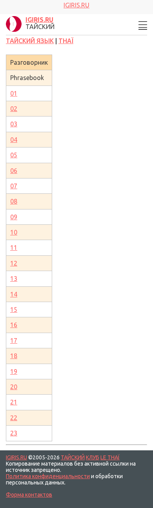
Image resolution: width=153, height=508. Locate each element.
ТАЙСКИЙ (73, 457)
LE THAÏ (110, 457)
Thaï (65, 40)
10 (13, 232)
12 (13, 263)
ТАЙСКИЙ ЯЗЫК (30, 40)
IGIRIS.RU (16, 457)
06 (13, 170)
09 (13, 216)
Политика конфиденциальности (48, 476)
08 (13, 201)
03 (13, 123)
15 (13, 309)
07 (13, 185)
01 (13, 93)
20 (13, 386)
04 (13, 139)
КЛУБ (92, 457)
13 (13, 278)
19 (13, 371)
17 (13, 340)
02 (13, 108)
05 (13, 154)
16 (13, 324)
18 (13, 355)
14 (13, 294)
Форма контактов (29, 495)
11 (13, 247)
